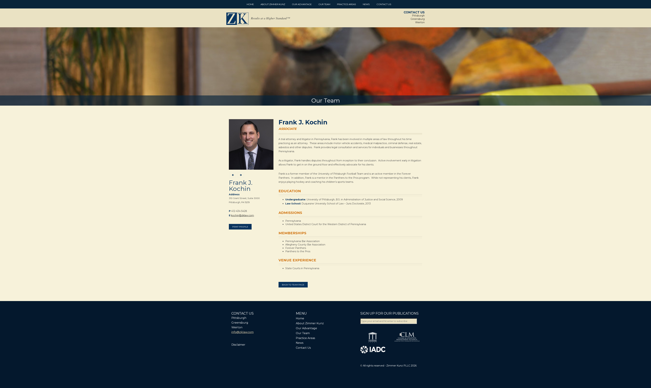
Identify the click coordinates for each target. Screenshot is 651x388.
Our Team (324, 4)
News (366, 4)
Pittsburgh (418, 15)
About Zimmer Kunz (273, 4)
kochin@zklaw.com (242, 215)
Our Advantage (302, 4)
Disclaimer (238, 344)
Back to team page (293, 284)
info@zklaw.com (242, 332)
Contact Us (384, 4)
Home (250, 4)
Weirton (420, 22)
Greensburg (418, 19)
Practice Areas (346, 4)
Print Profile (240, 226)
